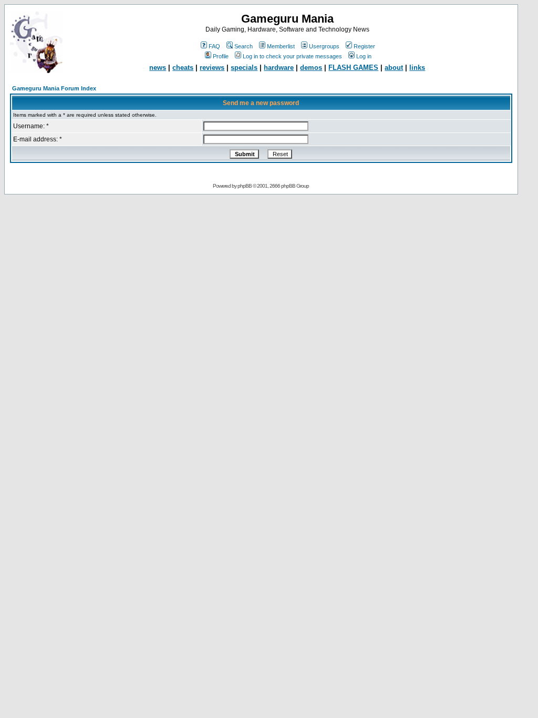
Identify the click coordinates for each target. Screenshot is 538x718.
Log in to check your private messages (292, 56)
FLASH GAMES (353, 67)
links (417, 67)
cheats (182, 67)
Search (243, 46)
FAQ (214, 46)
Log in (363, 56)
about (394, 67)
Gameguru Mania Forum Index (54, 88)
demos (311, 67)
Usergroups (324, 46)
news (157, 67)
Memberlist (281, 46)
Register (364, 46)
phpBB (244, 186)
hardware (279, 67)
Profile (221, 56)
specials (244, 67)
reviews (212, 67)
